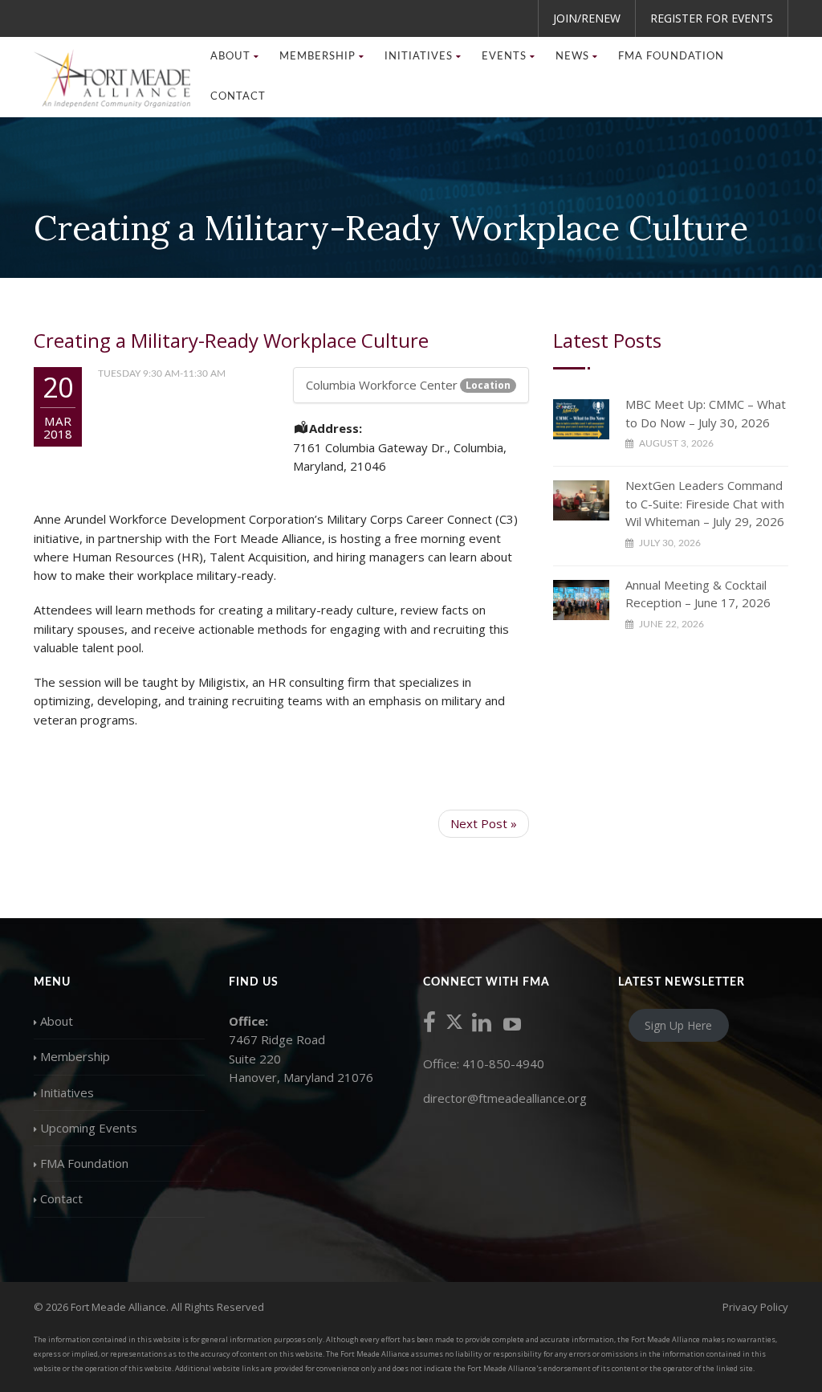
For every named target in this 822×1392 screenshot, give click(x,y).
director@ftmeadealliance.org (505, 1098)
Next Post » (483, 823)
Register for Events (711, 18)
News (572, 56)
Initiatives (67, 1092)
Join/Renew (587, 18)
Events (504, 56)
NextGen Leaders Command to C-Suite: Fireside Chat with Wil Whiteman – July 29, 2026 (704, 503)
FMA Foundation (671, 56)
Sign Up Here (678, 1025)
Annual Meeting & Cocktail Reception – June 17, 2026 (698, 594)
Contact (238, 97)
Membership (75, 1056)
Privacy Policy (755, 1307)
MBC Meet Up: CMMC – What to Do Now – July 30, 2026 (705, 413)
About (56, 1021)
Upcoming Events (88, 1128)
